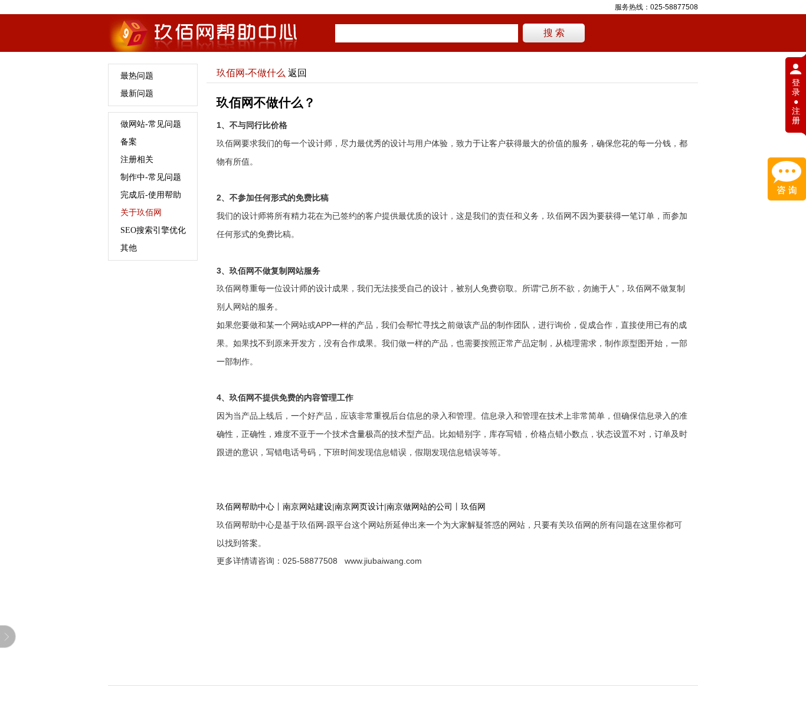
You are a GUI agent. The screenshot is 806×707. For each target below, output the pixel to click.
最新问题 (136, 93)
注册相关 (136, 159)
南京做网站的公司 (419, 506)
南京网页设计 (359, 506)
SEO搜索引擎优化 (153, 230)
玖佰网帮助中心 (245, 506)
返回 (297, 73)
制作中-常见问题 (150, 177)
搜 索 (554, 33)
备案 (128, 141)
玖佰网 (473, 506)
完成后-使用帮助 (150, 194)
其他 (128, 248)
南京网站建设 (307, 506)
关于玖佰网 (141, 212)
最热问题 (136, 75)
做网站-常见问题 (150, 124)
